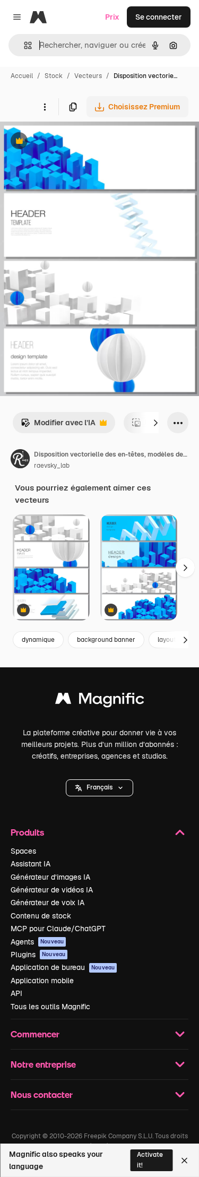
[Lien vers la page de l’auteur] (20, 460)
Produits (27, 832)
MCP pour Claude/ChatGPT (58, 928)
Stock (54, 76)
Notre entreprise (43, 1064)
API (16, 993)
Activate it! (150, 1159)
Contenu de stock (41, 916)
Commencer (35, 1033)
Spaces (23, 851)
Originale (70, 142)
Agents (37, 942)
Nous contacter (42, 1094)
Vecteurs (88, 76)
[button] (99, 787)
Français (99, 787)
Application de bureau (63, 967)
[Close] (184, 1160)
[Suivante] (155, 422)
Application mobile (42, 980)
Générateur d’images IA (50, 877)
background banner (106, 639)
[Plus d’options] (44, 106)
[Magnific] (99, 701)
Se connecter (158, 17)
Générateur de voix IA (47, 902)
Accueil (22, 76)
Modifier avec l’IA (58, 425)
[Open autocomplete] (23, 45)
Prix (112, 17)
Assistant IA (30, 864)
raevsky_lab (52, 465)
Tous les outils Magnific (50, 1006)
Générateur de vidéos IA (52, 890)
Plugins (38, 954)
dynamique (38, 639)
